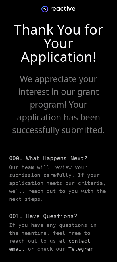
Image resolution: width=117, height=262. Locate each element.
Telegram (80, 249)
